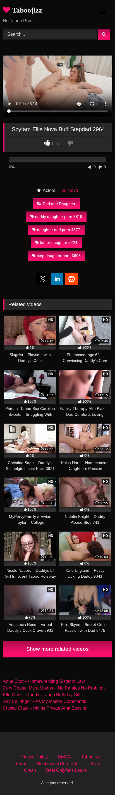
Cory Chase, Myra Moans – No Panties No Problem (54, 688)
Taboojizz (26, 10)
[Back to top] (98, 778)
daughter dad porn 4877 (58, 229)
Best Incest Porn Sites (59, 763)
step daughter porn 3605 (59, 255)
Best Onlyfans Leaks (66, 770)
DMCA (64, 757)
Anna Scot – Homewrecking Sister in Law (44, 681)
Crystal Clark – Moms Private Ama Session (45, 708)
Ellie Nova (68, 190)
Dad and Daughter (59, 203)
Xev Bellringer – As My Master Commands (44, 701)
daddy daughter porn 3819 (58, 216)
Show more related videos (57, 649)
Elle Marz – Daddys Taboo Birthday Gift (41, 694)
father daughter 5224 (58, 242)
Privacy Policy (34, 757)
